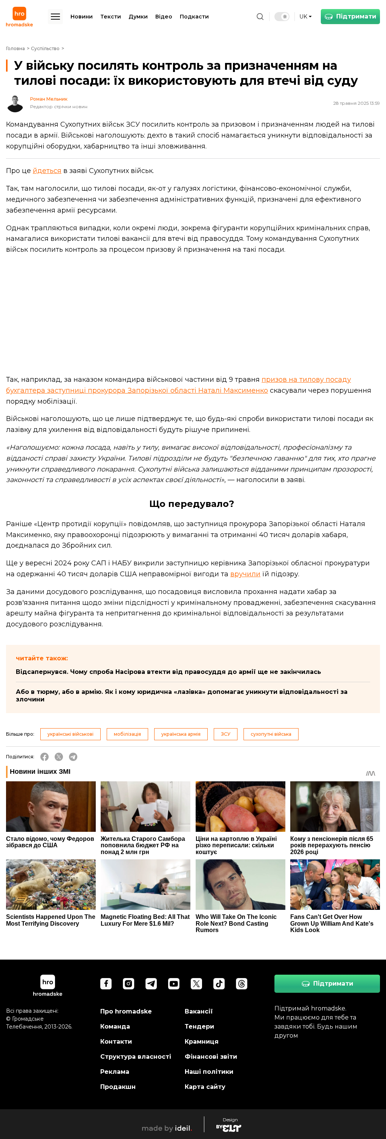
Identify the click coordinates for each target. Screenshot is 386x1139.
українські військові (70, 734)
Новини (81, 16)
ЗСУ (225, 734)
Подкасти (194, 16)
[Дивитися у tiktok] (219, 983)
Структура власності (135, 1056)
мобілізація (127, 734)
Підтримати (356, 16)
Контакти (116, 1041)
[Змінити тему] (282, 16)
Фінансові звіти (211, 1056)
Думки (138, 16)
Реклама (114, 1071)
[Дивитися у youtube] (173, 983)
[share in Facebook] (44, 757)
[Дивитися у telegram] (151, 983)
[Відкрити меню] (55, 16)
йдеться (47, 171)
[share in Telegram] (73, 757)
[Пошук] (260, 16)
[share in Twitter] (59, 757)
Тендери (199, 1026)
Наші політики (209, 1071)
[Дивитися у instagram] (128, 983)
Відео (163, 16)
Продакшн (118, 1086)
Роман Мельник (48, 99)
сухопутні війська (271, 734)
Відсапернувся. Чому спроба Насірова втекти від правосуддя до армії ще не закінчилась (168, 671)
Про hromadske (126, 1011)
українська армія (181, 734)
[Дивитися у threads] (241, 983)
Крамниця (202, 1041)
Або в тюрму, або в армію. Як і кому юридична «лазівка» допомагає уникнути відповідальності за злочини (182, 695)
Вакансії (199, 1011)
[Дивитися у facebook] (106, 983)
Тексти (110, 16)
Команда (115, 1026)
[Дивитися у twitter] (196, 983)
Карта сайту (205, 1086)
